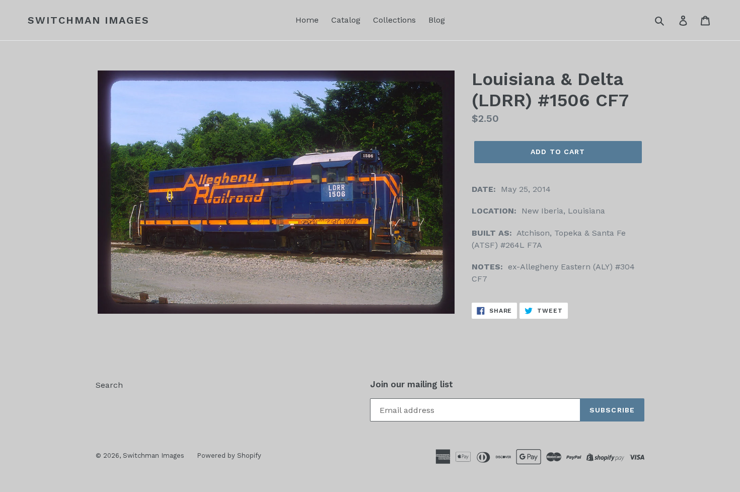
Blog (436, 20)
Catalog (345, 20)
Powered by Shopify (229, 455)
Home (307, 20)
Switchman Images (89, 20)
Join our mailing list (411, 384)
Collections (394, 20)
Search (109, 385)
